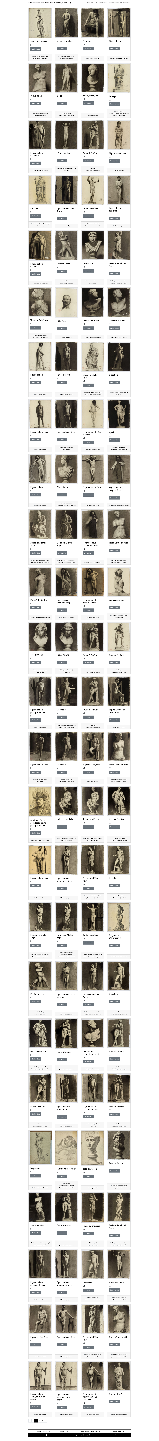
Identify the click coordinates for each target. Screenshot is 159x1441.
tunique (123, 115)
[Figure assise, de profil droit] (118, 691)
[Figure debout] (118, 23)
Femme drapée (116, 1393)
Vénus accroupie (116, 599)
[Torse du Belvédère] (40, 302)
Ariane (35, 670)
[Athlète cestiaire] (92, 190)
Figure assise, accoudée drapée (65, 601)
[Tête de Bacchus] (118, 1145)
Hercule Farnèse (116, 819)
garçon (46, 170)
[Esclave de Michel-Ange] (118, 245)
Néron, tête (88, 263)
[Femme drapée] (118, 1376)
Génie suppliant (64, 152)
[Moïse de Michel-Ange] (92, 357)
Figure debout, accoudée (37, 154)
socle (70, 1188)
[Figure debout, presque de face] (40, 691)
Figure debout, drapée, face (116, 489)
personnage (126, 113)
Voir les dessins (92, 2)
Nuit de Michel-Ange (66, 1168)
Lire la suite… (36, 49)
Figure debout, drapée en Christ (91, 544)
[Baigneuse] (40, 1148)
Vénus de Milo (37, 95)
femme (42, 56)
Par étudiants (102, 2)
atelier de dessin (64, 447)
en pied (38, 56)
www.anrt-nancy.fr (66, 1431)
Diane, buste (62, 487)
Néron (95, 281)
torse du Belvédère (42, 337)
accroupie (113, 615)
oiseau (120, 113)
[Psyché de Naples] (40, 582)
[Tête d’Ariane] (40, 636)
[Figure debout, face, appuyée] (66, 976)
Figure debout (115, 40)
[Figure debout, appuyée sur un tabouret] (92, 1376)
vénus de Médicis (42, 58)
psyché (48, 617)
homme (95, 58)
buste (34, 113)
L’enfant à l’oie (63, 263)
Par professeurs (114, 2)
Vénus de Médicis (38, 41)
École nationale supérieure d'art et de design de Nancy (49, 2)
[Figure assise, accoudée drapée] (66, 582)
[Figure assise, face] (118, 135)
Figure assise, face (117, 153)
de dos (120, 111)
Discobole (113, 374)
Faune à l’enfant (90, 153)
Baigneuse (35, 1168)
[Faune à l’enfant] (92, 135)
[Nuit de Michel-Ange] (66, 1148)
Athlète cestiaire (90, 208)
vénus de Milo (42, 115)
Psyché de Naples (38, 599)
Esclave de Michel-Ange (118, 264)
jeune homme (42, 840)
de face (34, 56)
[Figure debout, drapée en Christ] (92, 524)
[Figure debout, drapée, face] (118, 469)
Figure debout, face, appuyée (66, 995)
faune (92, 170)
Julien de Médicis (65, 819)
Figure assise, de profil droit (117, 711)
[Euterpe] (118, 78)
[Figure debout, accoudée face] (92, 582)
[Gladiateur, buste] (92, 302)
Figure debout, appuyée (116, 209)
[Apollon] (118, 414)
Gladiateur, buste (91, 320)
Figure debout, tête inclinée (92, 433)
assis (88, 58)
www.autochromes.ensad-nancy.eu (92, 1431)
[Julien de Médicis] (66, 801)
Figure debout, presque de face (37, 711)
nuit (64, 1188)
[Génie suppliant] (66, 135)
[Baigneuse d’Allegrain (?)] (118, 917)
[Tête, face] (66, 303)
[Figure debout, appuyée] (118, 190)
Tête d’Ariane (36, 654)
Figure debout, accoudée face (89, 601)
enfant (89, 170)
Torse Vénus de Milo (118, 542)
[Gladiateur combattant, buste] (92, 1033)
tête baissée (125, 58)
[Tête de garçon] (92, 1148)
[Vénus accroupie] (118, 582)
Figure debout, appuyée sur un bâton (37, 1396)
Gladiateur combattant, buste (91, 1052)
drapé (92, 392)
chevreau (92, 1243)
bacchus (114, 1185)
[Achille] (66, 78)
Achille (60, 96)
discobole (117, 392)
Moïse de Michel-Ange (91, 376)
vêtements (98, 562)
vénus (121, 617)
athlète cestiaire (90, 223)
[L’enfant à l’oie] (66, 245)
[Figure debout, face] (40, 414)
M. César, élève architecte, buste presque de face (38, 823)
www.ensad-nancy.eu (43, 1431)
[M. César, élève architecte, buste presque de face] (40, 801)
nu (45, 56)
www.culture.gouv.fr (119, 1431)
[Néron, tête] (92, 245)
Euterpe (112, 96)
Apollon (112, 432)
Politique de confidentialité (81, 1435)
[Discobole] (118, 357)
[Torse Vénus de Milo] (118, 524)
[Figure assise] (92, 23)
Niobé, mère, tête (91, 95)
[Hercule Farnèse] (118, 801)
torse (99, 337)
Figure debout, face (39, 431)
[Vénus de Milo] (40, 78)
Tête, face (61, 320)
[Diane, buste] (66, 469)
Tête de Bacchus (116, 1163)
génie (66, 168)
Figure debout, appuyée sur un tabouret (90, 1396)
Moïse (88, 394)
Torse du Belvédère (39, 320)
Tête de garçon (90, 1168)
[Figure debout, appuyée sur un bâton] (40, 1376)
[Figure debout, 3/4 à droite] (66, 190)
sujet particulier (70, 115)
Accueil (46, 1435)
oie (72, 283)
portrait (47, 840)
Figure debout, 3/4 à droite (66, 209)
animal (116, 111)
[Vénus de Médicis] (40, 23)
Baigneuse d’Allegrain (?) (115, 936)
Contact (116, 1435)
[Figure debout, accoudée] (40, 135)
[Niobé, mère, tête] (92, 77)
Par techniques (125, 2)
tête (97, 115)
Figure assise (89, 40)
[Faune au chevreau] (92, 1207)
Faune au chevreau (91, 1225)
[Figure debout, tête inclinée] (92, 414)
